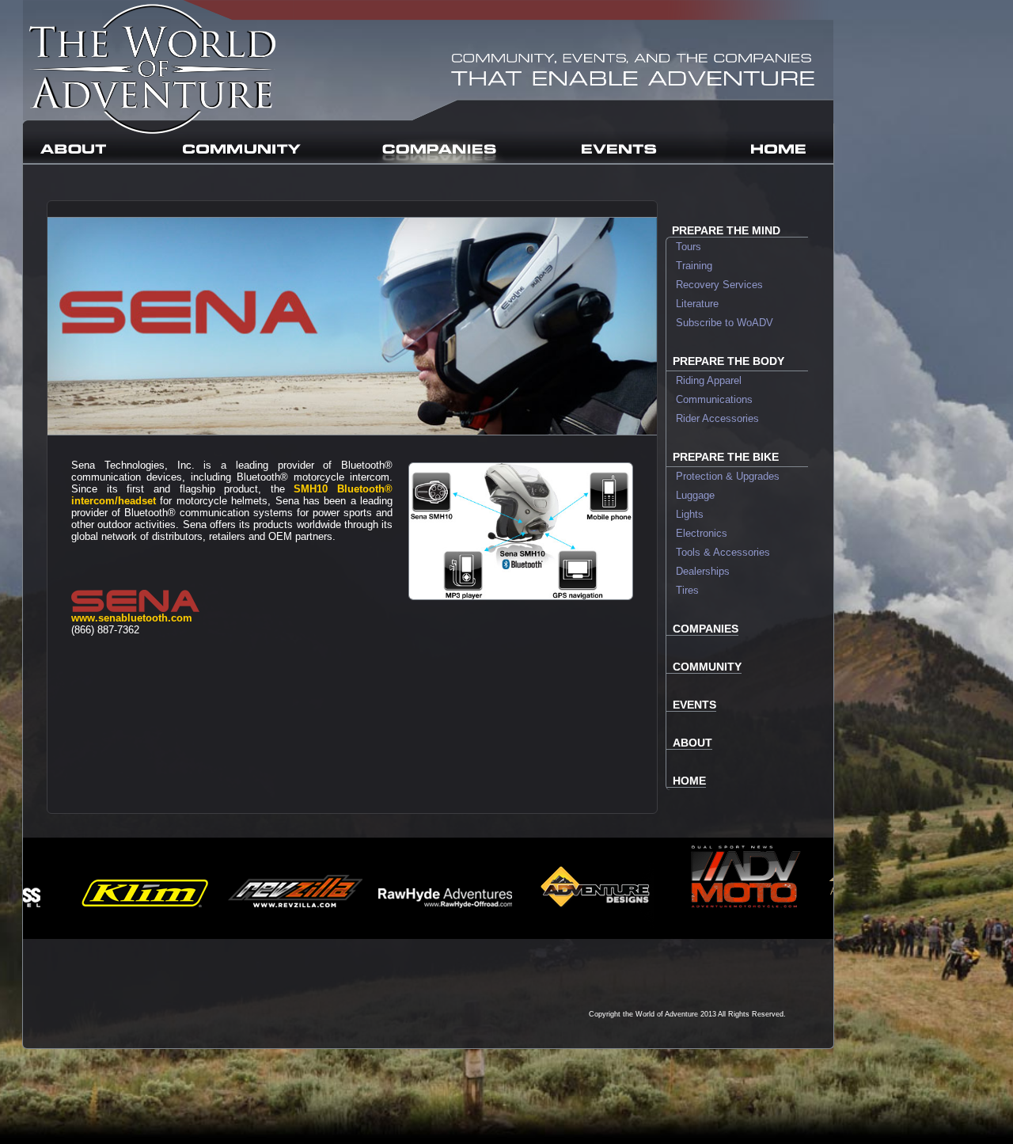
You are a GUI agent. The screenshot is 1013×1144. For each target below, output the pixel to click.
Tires (682, 590)
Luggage (690, 495)
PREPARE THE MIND (726, 230)
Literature (692, 304)
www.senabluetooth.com (131, 618)
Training (689, 266)
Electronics (696, 533)
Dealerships (698, 571)
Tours (683, 247)
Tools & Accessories (718, 552)
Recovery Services (714, 285)
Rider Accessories (712, 418)
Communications (709, 399)
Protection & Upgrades (723, 476)
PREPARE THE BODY (728, 361)
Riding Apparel (704, 380)
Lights (685, 514)
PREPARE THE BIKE (726, 456)
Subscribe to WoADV (719, 323)
